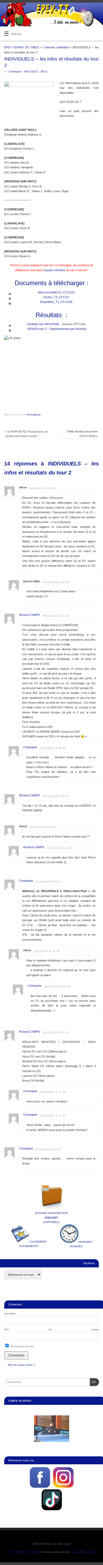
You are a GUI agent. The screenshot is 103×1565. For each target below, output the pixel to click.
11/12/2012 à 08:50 (53, 748)
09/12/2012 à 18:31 (56, 582)
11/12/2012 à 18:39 (47, 951)
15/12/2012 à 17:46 (53, 1092)
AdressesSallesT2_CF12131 (56, 292)
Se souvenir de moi (22, 1346)
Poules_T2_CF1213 (56, 297)
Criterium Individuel (56, 47)
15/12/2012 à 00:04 (57, 986)
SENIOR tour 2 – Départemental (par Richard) (56, 328)
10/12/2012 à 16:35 (60, 848)
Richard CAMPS (29, 614)
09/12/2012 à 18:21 (56, 796)
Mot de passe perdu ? (21, 1364)
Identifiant (10, 1313)
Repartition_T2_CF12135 (56, 301)
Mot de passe (51, 1329)
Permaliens (33, 414)
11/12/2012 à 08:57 (49, 881)
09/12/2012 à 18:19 (56, 616)
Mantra (74, 1551)
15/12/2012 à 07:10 (56, 1032)
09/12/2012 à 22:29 (43, 827)
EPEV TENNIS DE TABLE (21, 47)
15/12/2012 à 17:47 (53, 1115)
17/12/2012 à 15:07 (49, 1149)
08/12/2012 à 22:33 (43, 488)
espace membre (54, 270)
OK (93, 1381)
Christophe (15, 71)
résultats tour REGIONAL (43, 324)
